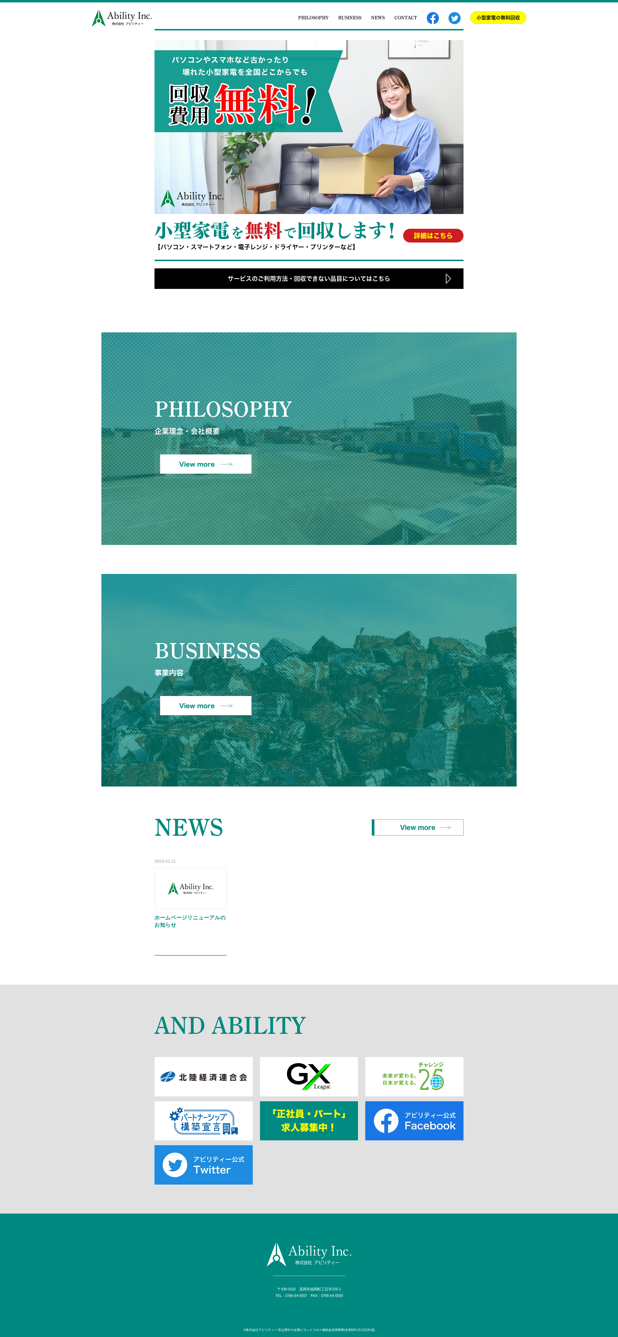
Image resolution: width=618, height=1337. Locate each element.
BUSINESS (349, 17)
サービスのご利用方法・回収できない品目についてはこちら (309, 279)
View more (417, 827)
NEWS (378, 17)
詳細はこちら (433, 235)
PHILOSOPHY (313, 17)
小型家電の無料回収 (498, 17)
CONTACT (405, 17)
